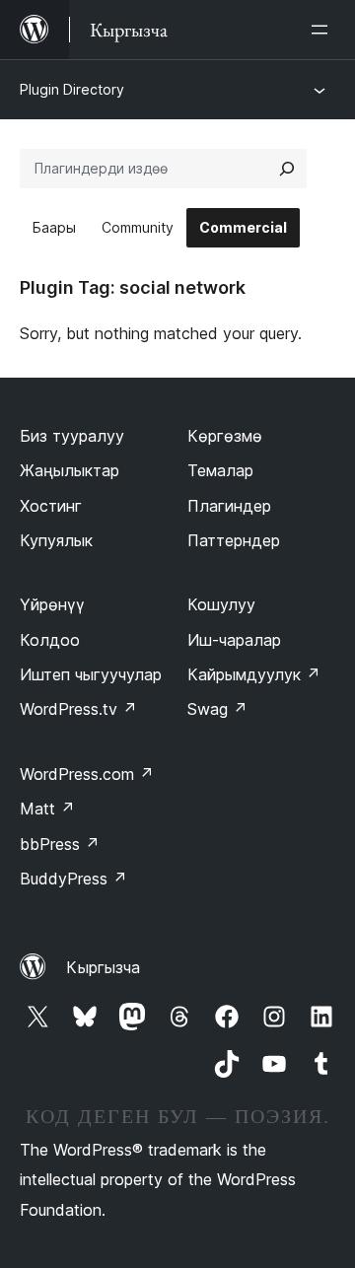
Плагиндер (229, 506)
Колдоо (50, 640)
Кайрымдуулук (253, 674)
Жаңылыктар (69, 470)
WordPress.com (87, 774)
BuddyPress (73, 878)
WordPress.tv (78, 709)
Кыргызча (103, 967)
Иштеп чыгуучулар (91, 674)
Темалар (220, 470)
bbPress (60, 844)
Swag (217, 709)
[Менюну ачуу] (323, 29)
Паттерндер (233, 540)
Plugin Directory (72, 89)
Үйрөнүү (52, 604)
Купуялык (56, 540)
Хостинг (51, 506)
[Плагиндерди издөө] (287, 168)
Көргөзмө (224, 436)
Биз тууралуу (72, 436)
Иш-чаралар (234, 640)
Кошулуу (221, 604)
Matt (47, 808)
